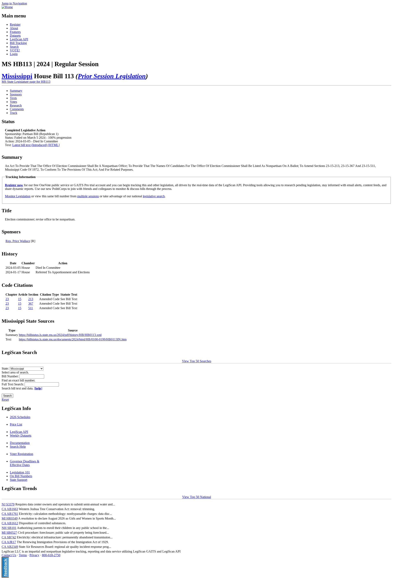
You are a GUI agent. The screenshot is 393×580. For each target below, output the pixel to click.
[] (38, 388)
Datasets (15, 35)
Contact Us (9, 555)
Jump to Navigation (14, 3)
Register (15, 24)
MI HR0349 (10, 518)
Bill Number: (10, 376)
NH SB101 (9, 528)
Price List (16, 424)
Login (14, 54)
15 (19, 299)
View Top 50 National (196, 497)
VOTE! (15, 50)
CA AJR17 (9, 542)
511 (30, 308)
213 (30, 299)
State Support (18, 479)
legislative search (154, 196)
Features (15, 32)
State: (6, 368)
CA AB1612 (10, 523)
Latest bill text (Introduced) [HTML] (36, 145)
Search (14, 46)
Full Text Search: (13, 384)
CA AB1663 (10, 509)
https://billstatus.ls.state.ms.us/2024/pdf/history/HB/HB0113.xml (60, 335)
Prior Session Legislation (112, 76)
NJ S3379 (8, 504)
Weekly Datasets (20, 435)
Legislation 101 (20, 472)
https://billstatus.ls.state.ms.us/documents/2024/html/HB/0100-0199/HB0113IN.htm (72, 339)
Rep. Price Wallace (18, 241)
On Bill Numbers (21, 476)
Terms (23, 555)
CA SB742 (9, 537)
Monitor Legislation (17, 196)
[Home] (7, 7)
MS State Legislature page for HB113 (26, 81)
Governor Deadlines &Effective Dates (24, 463)
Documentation (20, 443)
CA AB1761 (10, 513)
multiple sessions (88, 196)
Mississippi (17, 76)
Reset (5, 399)
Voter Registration (21, 454)
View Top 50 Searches (196, 361)
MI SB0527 (9, 532)
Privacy (34, 555)
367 (30, 303)
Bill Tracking (18, 43)
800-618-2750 (51, 555)
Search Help (18, 446)
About (14, 28)
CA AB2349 (10, 546)
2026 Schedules (20, 417)
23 (7, 299)
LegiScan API (19, 39)
